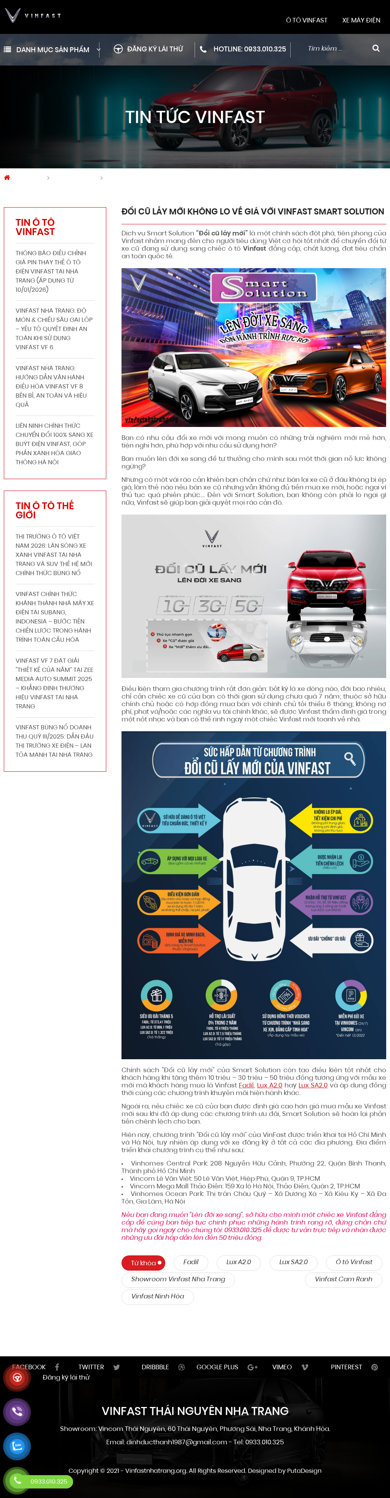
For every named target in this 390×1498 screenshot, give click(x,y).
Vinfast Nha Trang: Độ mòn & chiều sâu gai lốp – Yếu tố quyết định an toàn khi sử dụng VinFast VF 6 (54, 329)
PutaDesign (304, 1471)
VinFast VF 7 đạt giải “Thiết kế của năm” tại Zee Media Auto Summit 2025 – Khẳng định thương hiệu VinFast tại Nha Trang (54, 684)
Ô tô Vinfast (354, 1262)
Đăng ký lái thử (155, 49)
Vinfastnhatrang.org (155, 1471)
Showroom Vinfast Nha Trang (178, 1279)
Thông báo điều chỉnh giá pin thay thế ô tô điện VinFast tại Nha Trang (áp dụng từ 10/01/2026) (51, 272)
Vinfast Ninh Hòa (157, 1296)
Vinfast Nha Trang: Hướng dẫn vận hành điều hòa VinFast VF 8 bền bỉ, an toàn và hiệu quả (51, 387)
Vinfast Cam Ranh (343, 1279)
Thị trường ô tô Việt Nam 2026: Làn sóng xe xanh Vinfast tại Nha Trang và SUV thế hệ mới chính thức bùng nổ (54, 555)
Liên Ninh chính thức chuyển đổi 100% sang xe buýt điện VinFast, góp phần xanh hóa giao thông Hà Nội (54, 444)
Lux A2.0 (239, 1262)
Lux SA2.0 (294, 1262)
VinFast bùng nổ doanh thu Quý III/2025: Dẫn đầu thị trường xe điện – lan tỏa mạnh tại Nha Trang (55, 741)
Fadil (246, 1085)
